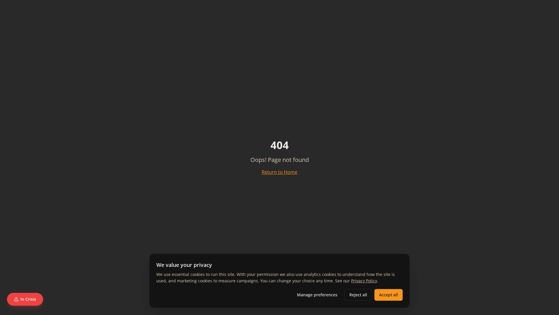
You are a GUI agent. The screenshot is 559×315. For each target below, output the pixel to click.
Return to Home (279, 172)
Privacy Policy (364, 281)
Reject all (358, 295)
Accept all (388, 295)
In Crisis (28, 299)
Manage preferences (317, 295)
